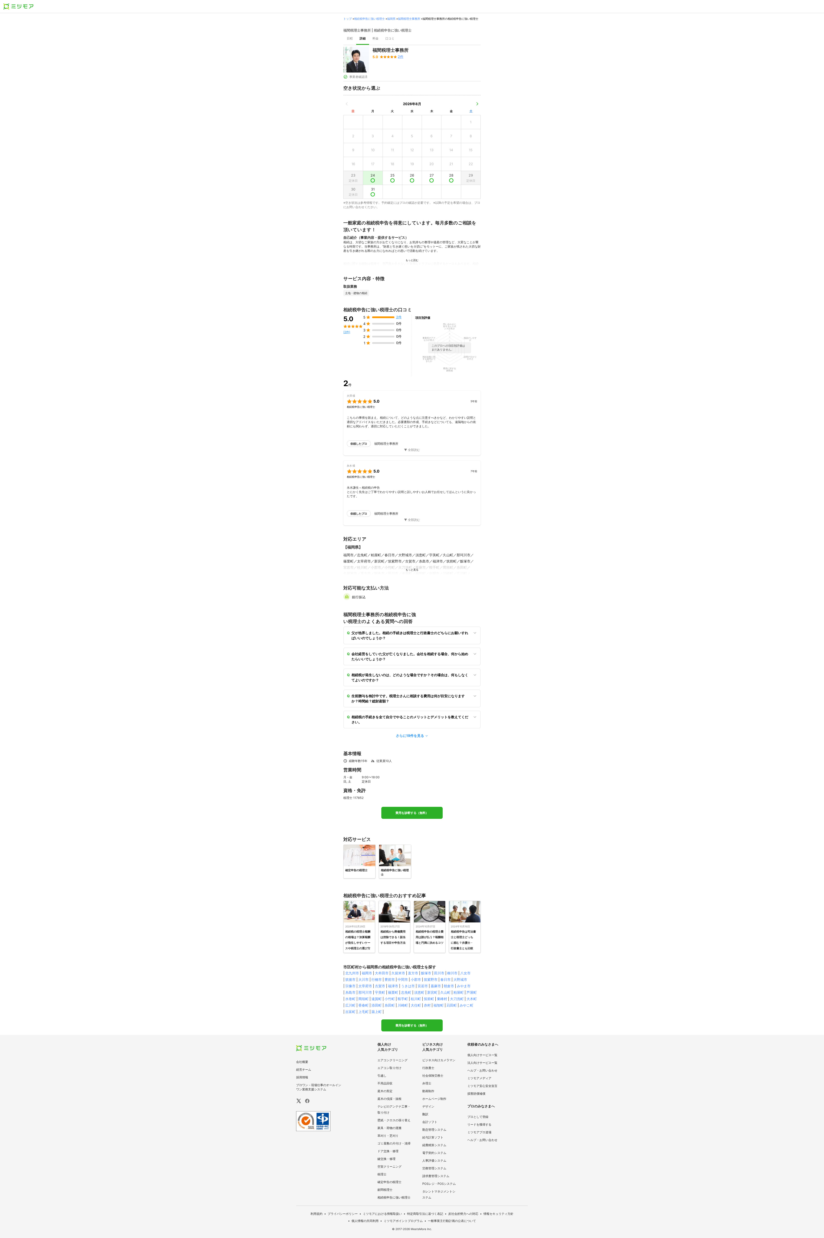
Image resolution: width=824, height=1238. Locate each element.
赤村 (427, 1005)
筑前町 (429, 999)
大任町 (416, 1005)
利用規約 (317, 1213)
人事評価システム (434, 1160)
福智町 (438, 1005)
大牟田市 (382, 973)
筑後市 (350, 979)
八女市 (465, 973)
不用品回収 (384, 1083)
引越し (381, 1075)
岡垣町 (363, 999)
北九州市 (352, 973)
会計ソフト (429, 1122)
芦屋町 (472, 992)
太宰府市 (365, 986)
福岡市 (367, 973)
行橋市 (376, 979)
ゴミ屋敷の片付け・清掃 (393, 1143)
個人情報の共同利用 (365, 1221)
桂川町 (416, 999)
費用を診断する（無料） (412, 813)
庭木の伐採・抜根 (389, 1098)
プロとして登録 (477, 1117)
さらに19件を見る (410, 735)
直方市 (413, 973)
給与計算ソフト (432, 1137)
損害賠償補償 (476, 1093)
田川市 (439, 973)
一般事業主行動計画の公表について (452, 1221)
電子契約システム (434, 1153)
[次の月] (477, 103)
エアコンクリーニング (392, 1060)
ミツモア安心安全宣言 (482, 1086)
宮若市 (423, 986)
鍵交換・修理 (386, 1159)
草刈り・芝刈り (387, 1135)
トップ (347, 18)
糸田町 (390, 1005)
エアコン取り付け (389, 1068)
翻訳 (425, 1114)
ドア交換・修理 (387, 1151)
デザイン (428, 1106)
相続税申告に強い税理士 (369, 18)
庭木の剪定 (384, 1091)
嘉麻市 (436, 986)
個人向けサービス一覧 (482, 1055)
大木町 (472, 999)
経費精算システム (434, 1145)
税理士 (381, 1174)
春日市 (445, 979)
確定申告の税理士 (389, 1182)
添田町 (376, 1005)
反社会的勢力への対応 (463, 1213)
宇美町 (380, 992)
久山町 (445, 992)
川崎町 (403, 1005)
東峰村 (442, 999)
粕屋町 (458, 992)
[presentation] (349, 39)
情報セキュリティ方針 (498, 1213)
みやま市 (464, 986)
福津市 (393, 986)
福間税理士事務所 (409, 18)
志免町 (406, 992)
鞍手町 (403, 999)
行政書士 (428, 1068)
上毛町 (363, 1012)
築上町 (376, 1012)
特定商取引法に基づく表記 (425, 1213)
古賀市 (380, 986)
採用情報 (302, 1077)
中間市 (403, 979)
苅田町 (452, 1005)
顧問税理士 (384, 1189)
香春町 (363, 1005)
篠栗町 (393, 992)
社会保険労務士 (432, 1075)
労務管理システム (434, 1168)
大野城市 (460, 979)
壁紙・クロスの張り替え (393, 1120)
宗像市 (350, 986)
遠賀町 (376, 999)
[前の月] (346, 103)
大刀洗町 (457, 999)
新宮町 (432, 992)
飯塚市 (426, 973)
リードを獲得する (479, 1124)
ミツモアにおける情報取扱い (382, 1213)
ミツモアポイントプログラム (403, 1221)
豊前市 (390, 979)
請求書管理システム (435, 1176)
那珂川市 (365, 992)
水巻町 (350, 999)
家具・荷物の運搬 (389, 1128)
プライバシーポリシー (343, 1213)
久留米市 (398, 973)
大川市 (363, 979)
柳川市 (452, 973)
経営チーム (303, 1069)
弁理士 (426, 1083)
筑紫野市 (431, 979)
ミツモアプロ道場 (479, 1132)
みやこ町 (466, 1005)
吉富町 (350, 1012)
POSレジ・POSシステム (439, 1183)
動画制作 (428, 1091)
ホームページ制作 (434, 1098)
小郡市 (416, 979)
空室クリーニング (389, 1166)
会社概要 (302, 1062)
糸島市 (350, 992)
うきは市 (408, 986)
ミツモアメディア (479, 1078)
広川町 (350, 1005)
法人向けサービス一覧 (482, 1062)
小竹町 (390, 999)
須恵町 (419, 992)
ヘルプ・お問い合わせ (482, 1070)
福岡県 (391, 18)
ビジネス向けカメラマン (438, 1060)
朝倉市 (449, 986)
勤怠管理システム (434, 1129)
